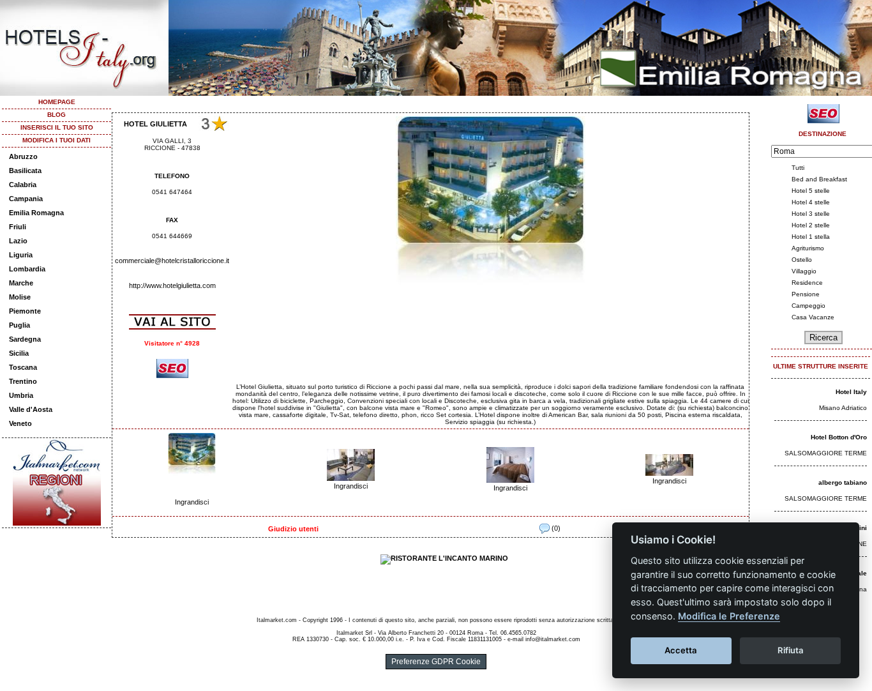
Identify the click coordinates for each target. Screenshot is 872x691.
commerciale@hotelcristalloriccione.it (172, 260)
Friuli (17, 227)
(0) (555, 528)
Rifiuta (791, 650)
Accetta (681, 650)
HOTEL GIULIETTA (155, 124)
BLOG (56, 114)
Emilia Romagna (36, 212)
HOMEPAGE (56, 101)
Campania (26, 198)
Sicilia (19, 353)
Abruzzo (23, 156)
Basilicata (25, 170)
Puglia (19, 325)
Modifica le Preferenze (729, 616)
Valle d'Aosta (30, 409)
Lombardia (27, 269)
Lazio (18, 241)
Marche (21, 283)
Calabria (22, 184)
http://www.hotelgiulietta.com (172, 285)
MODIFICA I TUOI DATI (56, 140)
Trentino (23, 381)
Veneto (20, 423)
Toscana (23, 367)
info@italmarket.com (552, 639)
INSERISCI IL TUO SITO (56, 127)
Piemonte (25, 311)
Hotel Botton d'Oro (839, 437)
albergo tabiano (842, 482)
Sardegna (25, 339)
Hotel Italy (851, 391)
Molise (20, 297)
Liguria (21, 255)
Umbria (21, 395)
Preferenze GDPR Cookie (436, 661)
